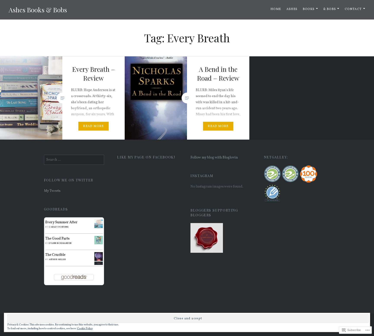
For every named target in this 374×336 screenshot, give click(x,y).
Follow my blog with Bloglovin (214, 157)
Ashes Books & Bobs (38, 9)
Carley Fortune (59, 226)
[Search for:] (74, 159)
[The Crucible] (98, 264)
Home (276, 9)
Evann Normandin (60, 243)
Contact (353, 9)
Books (309, 9)
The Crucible (55, 255)
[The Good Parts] (98, 243)
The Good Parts (57, 238)
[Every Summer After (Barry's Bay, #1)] (98, 227)
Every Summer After (61, 222)
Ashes (292, 9)
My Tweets (52, 191)
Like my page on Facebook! (146, 157)
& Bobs (329, 9)
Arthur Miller (57, 259)
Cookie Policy (85, 328)
